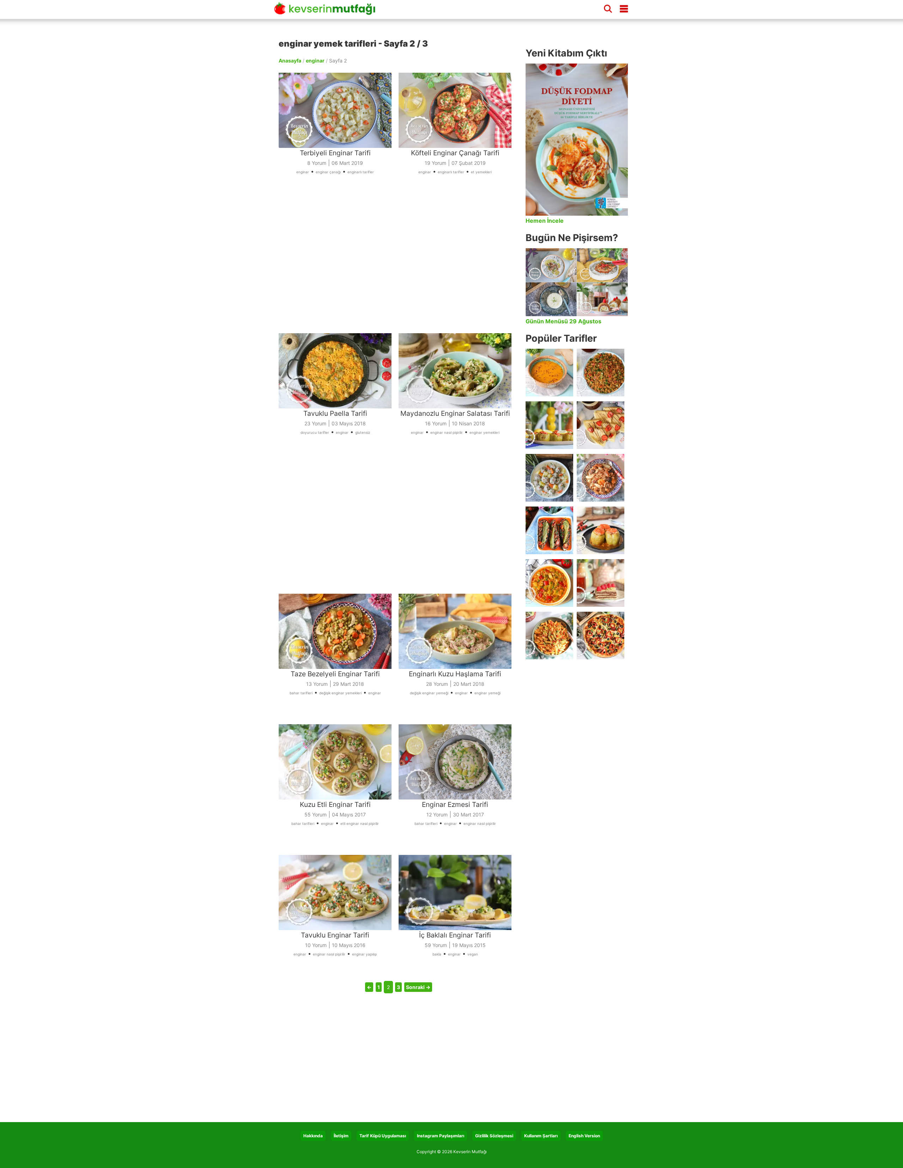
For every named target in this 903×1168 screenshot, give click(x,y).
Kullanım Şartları (541, 1135)
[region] (398, 263)
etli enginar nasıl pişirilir (359, 823)
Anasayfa (290, 61)
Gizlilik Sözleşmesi (494, 1135)
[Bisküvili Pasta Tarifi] (600, 583)
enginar (315, 61)
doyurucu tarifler (315, 432)
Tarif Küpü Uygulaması (382, 1135)
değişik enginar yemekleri (340, 693)
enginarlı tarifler (360, 172)
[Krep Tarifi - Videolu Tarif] (600, 425)
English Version (584, 1135)
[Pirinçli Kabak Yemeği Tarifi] (549, 583)
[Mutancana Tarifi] (600, 478)
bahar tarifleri (301, 693)
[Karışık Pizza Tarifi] (600, 635)
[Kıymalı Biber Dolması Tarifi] (600, 530)
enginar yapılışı (364, 954)
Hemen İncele (545, 220)
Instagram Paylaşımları (440, 1135)
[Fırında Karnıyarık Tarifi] (549, 530)
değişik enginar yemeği (429, 693)
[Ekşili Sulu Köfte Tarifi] (549, 478)
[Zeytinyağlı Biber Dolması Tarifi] (549, 425)
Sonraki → (418, 987)
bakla (436, 954)
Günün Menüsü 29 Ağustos (563, 321)
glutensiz (362, 432)
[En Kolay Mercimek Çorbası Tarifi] (549, 372)
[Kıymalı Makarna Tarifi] (549, 635)
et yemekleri (481, 172)
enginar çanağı (328, 172)
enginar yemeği (487, 693)
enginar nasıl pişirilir (446, 432)
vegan (472, 954)
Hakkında (313, 1135)
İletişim (341, 1135)
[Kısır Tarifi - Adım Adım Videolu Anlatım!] (600, 372)
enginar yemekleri (484, 432)
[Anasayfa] (327, 11)
